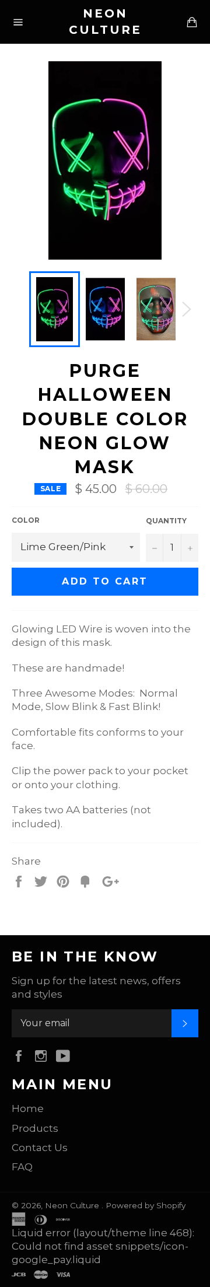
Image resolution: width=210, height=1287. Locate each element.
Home (28, 1108)
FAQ (22, 1167)
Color (26, 520)
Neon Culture (105, 21)
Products (35, 1128)
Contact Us (40, 1147)
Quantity (166, 520)
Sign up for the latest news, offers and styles (96, 987)
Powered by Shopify (146, 1205)
